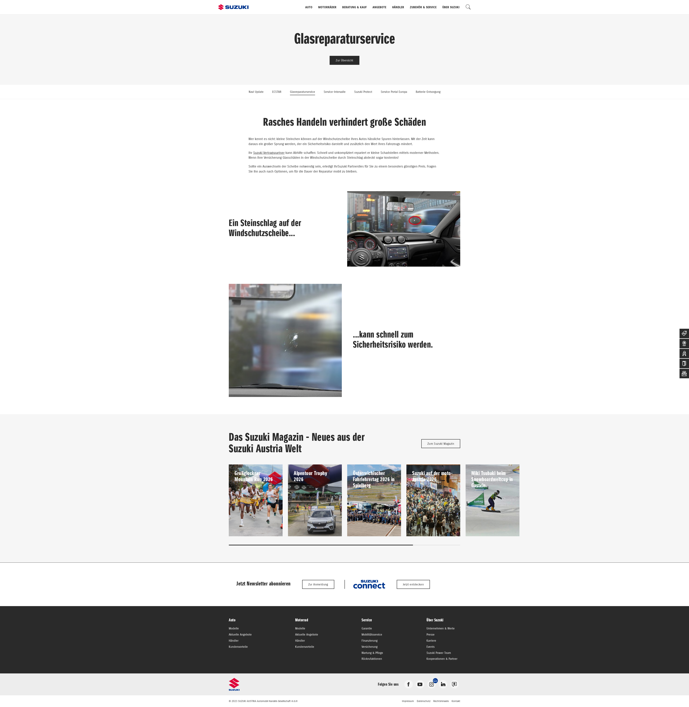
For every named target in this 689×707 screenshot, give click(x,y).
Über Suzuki (451, 7)
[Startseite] (233, 7)
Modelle (234, 628)
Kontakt (456, 701)
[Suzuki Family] (454, 684)
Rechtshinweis (441, 701)
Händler (398, 7)
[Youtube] (420, 684)
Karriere (431, 640)
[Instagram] (431, 684)
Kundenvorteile (238, 646)
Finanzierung (370, 640)
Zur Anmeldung (318, 584)
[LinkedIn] (443, 684)
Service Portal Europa (394, 92)
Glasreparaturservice (302, 92)
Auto (308, 7)
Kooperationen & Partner (441, 659)
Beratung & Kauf (354, 7)
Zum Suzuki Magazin (440, 443)
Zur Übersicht (344, 60)
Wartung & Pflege (372, 653)
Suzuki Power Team (438, 653)
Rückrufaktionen (372, 659)
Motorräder (327, 7)
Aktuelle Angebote (240, 634)
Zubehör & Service (423, 7)
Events (430, 646)
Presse (430, 634)
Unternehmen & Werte (440, 628)
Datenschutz (423, 701)
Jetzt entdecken (413, 584)
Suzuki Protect (363, 92)
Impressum (408, 701)
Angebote (379, 7)
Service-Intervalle (335, 92)
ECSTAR (276, 92)
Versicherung (370, 646)
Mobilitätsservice (372, 634)
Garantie (367, 628)
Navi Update (256, 92)
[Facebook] (408, 684)
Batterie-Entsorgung (428, 92)
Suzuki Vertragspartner (269, 153)
